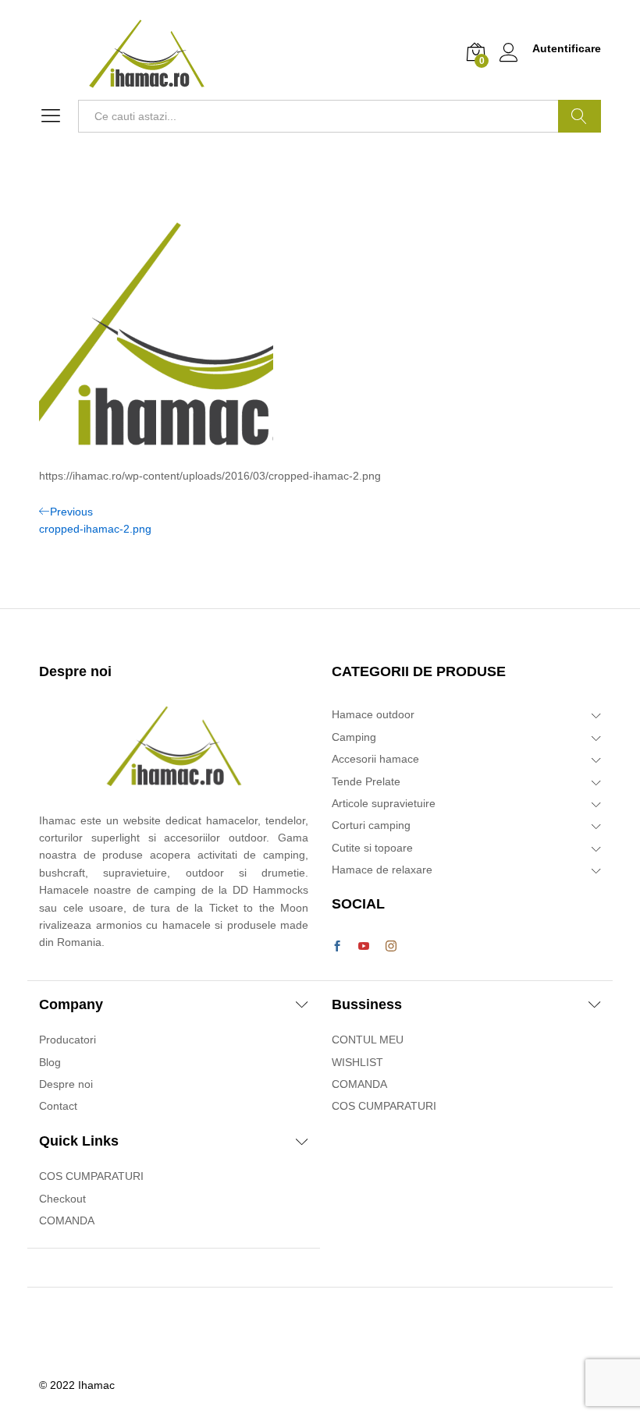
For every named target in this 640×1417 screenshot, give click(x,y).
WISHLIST (357, 1062)
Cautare (579, 116)
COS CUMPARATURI (91, 1176)
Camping (354, 737)
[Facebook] (337, 946)
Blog (50, 1062)
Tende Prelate (366, 781)
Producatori (67, 1039)
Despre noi (66, 1084)
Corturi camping (371, 825)
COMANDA (66, 1220)
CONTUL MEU (368, 1039)
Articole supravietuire (384, 803)
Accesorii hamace (375, 759)
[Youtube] (363, 946)
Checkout (62, 1198)
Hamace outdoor (373, 714)
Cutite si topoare (372, 847)
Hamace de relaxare (382, 869)
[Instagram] (391, 947)
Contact (58, 1106)
